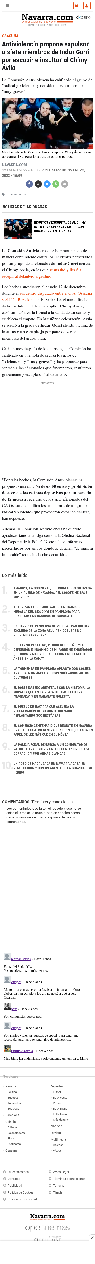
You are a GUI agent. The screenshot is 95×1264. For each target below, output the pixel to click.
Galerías (58, 1145)
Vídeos (57, 1150)
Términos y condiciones (52, 801)
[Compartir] (29, 183)
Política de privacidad (22, 1199)
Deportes (57, 1086)
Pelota (57, 1103)
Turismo (58, 1186)
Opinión (10, 1122)
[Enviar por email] (64, 183)
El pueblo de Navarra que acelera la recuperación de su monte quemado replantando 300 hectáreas (43, 711)
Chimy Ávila (17, 194)
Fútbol (57, 1092)
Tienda (58, 1192)
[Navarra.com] (47, 17)
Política (12, 1092)
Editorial (12, 1127)
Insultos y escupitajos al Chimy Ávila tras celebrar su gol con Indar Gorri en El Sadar (60, 227)
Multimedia (58, 1139)
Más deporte (61, 1119)
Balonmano (60, 1108)
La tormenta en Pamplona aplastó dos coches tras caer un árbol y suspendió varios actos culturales (52, 673)
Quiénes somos (18, 1172)
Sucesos (13, 1097)
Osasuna (11, 1150)
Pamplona (12, 1115)
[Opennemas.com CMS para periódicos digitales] (47, 1232)
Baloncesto (60, 1097)
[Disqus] (46, 888)
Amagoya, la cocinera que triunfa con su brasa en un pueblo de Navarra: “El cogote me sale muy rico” (52, 593)
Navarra (11, 1086)
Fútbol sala (60, 1114)
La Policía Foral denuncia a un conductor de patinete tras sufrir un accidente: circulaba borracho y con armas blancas (51, 749)
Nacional (57, 1126)
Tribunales (14, 1103)
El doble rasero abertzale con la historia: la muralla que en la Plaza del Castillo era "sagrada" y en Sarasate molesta (51, 692)
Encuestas (14, 1144)
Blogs (11, 1138)
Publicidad (15, 1186)
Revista (56, 1133)
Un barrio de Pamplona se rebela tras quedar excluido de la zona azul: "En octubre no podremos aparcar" (51, 631)
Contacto (14, 1179)
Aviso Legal (61, 1172)
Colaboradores (17, 1133)
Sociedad (13, 1108)
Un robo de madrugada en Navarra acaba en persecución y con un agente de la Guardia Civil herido (53, 768)
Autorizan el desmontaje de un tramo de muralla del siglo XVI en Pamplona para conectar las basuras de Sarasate (47, 612)
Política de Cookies (20, 1192)
